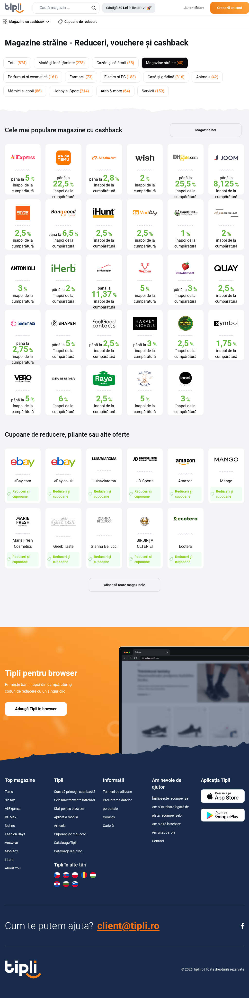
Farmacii (81, 77)
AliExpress (12, 809)
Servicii (153, 91)
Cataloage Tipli (65, 843)
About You (13, 868)
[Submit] (93, 8)
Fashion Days (15, 834)
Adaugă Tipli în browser (36, 709)
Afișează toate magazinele (124, 585)
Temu (9, 792)
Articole (59, 826)
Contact (158, 841)
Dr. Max (10, 817)
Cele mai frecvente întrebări (74, 800)
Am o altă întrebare (166, 824)
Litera (9, 860)
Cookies (109, 817)
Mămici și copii (25, 91)
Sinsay (10, 800)
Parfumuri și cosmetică (33, 77)
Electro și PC (120, 77)
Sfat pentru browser (69, 809)
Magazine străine (165, 63)
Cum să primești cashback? (74, 792)
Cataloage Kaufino (68, 851)
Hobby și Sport (71, 91)
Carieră (108, 826)
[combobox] (66, 8)
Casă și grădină (166, 77)
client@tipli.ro (128, 926)
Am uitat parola (163, 832)
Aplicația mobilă (66, 817)
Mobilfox (11, 851)
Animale (207, 77)
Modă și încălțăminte (61, 63)
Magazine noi (205, 130)
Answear (11, 843)
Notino (10, 826)
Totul (17, 63)
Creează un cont (229, 8)
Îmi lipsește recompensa (170, 798)
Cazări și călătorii (115, 63)
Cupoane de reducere (70, 834)
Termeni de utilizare (117, 792)
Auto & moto (115, 91)
